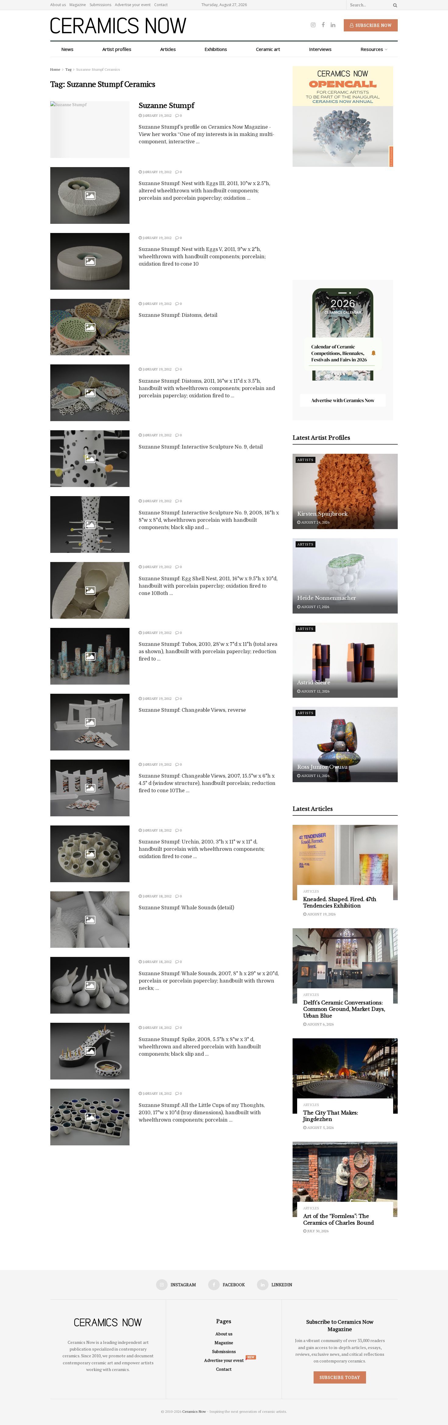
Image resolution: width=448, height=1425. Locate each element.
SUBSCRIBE (185, 761)
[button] (185, 669)
